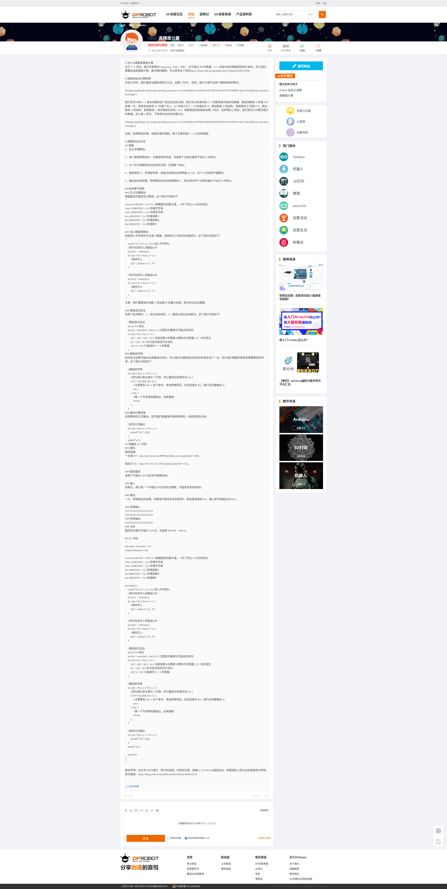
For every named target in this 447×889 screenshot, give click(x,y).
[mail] (438, 841)
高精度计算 (286, 95)
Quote (147, 810)
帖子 (311, 14)
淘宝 (257, 874)
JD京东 (259, 869)
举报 (266, 795)
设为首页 (124, 3)
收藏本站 (134, 3)
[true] (322, 14)
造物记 (204, 14)
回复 (131, 795)
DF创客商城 (222, 14)
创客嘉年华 (193, 869)
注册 (324, 3)
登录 (318, 3)
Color (131, 810)
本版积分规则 (264, 838)
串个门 (217, 45)
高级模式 (264, 810)
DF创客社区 (174, 14)
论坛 (191, 14)
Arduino (141, 25)
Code (152, 810)
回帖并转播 (175, 838)
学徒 (172, 45)
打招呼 (241, 45)
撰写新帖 (304, 66)
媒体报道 (226, 869)
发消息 (204, 45)
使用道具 (256, 795)
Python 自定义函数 (290, 90)
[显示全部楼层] (177, 50)
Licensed (323, 886)
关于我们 (294, 863)
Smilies (157, 810)
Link (141, 810)
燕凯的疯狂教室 (158, 45)
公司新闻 (226, 863)
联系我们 (294, 874)
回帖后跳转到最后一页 (198, 838)
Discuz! (310, 886)
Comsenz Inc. (290, 886)
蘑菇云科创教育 (195, 874)
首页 (122, 25)
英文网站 (192, 863)
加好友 (229, 45)
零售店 (259, 879)
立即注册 (211, 823)
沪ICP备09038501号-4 (158, 886)
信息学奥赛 (134, 786)
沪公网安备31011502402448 (187, 886)
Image (136, 810)
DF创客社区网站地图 (301, 879)
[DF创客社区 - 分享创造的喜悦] (143, 21)
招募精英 (294, 869)
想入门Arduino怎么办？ (294, 339)
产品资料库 (244, 14)
